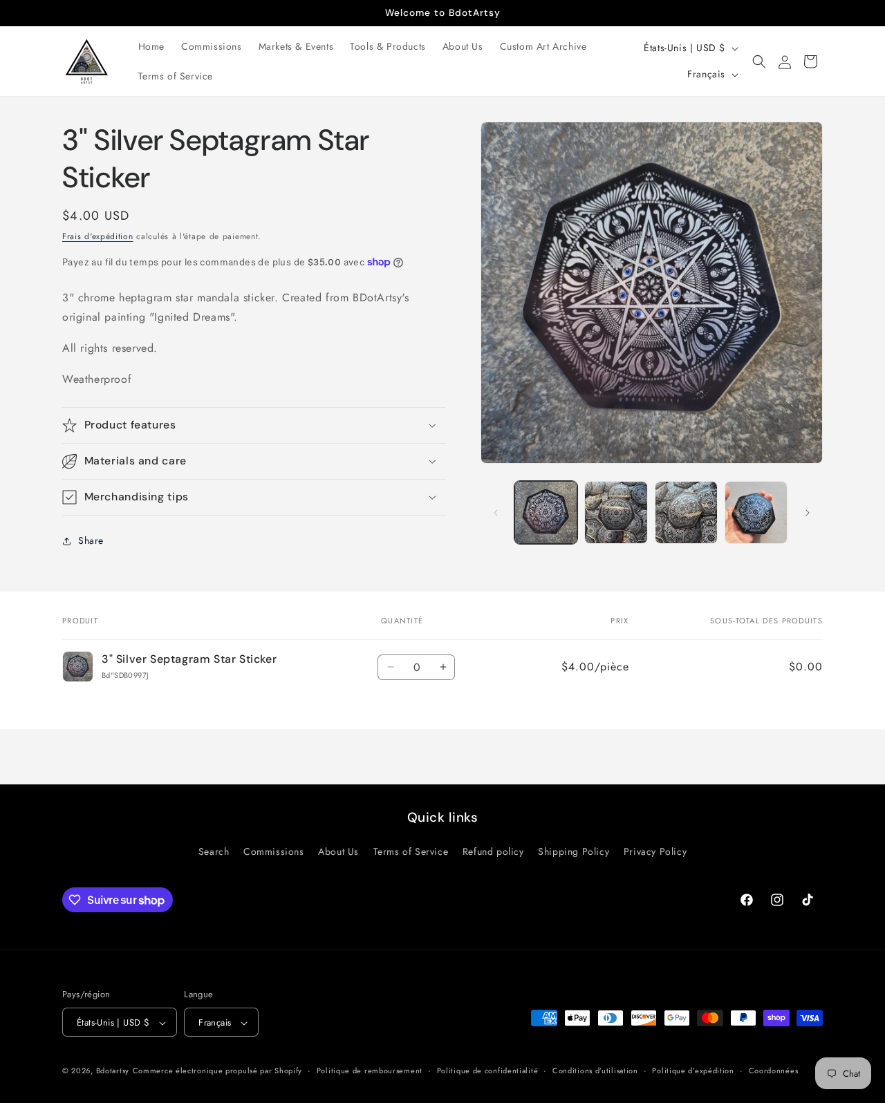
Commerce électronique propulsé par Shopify (217, 1071)
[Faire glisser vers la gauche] (496, 513)
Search (214, 851)
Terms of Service (411, 851)
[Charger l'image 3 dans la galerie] (686, 512)
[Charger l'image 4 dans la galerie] (756, 512)
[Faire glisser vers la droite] (807, 513)
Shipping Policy (573, 851)
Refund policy (493, 851)
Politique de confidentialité (488, 1071)
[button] (759, 61)
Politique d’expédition (693, 1071)
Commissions (273, 851)
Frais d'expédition (97, 236)
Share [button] (91, 540)
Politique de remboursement (369, 1071)
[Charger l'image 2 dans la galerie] (615, 512)
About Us (338, 851)
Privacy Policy (655, 851)
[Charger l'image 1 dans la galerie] (545, 512)
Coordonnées (774, 1071)
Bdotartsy (112, 1071)
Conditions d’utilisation (595, 1071)
